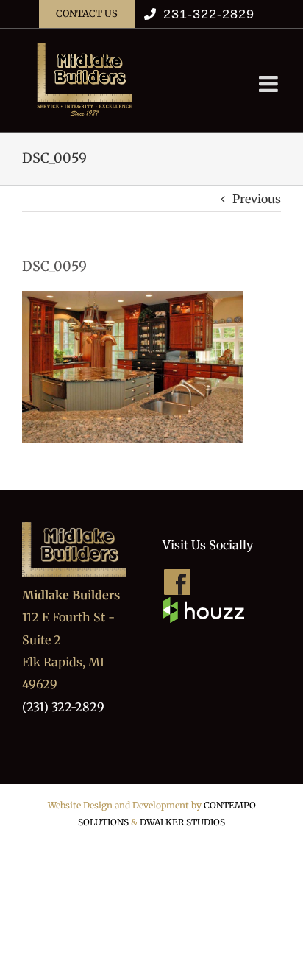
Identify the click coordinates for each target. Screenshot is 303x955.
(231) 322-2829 (63, 706)
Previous (256, 198)
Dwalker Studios (182, 822)
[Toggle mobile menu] (270, 84)
